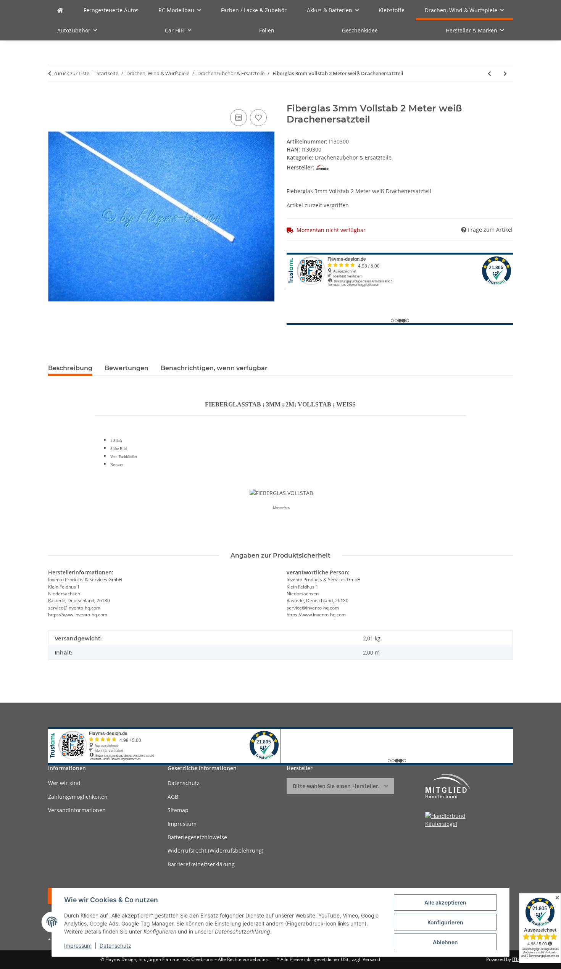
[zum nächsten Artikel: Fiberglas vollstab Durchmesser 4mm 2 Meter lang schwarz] (505, 73)
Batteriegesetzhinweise (197, 837)
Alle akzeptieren (445, 902)
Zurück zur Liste (71, 73)
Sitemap (178, 810)
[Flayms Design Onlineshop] (60, 10)
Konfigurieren (445, 922)
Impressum (78, 945)
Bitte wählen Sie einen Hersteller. (336, 786)
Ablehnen (445, 942)
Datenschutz (115, 945)
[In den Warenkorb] (54, 99)
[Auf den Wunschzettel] (258, 117)
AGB (173, 796)
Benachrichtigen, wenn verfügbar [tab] (214, 368)
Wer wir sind (64, 783)
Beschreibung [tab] (70, 368)
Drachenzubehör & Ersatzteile (353, 157)
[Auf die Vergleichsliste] (238, 117)
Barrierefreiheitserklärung (201, 864)
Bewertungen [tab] (126, 368)
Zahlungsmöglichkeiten (78, 796)
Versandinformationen (77, 810)
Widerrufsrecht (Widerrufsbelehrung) (215, 850)
